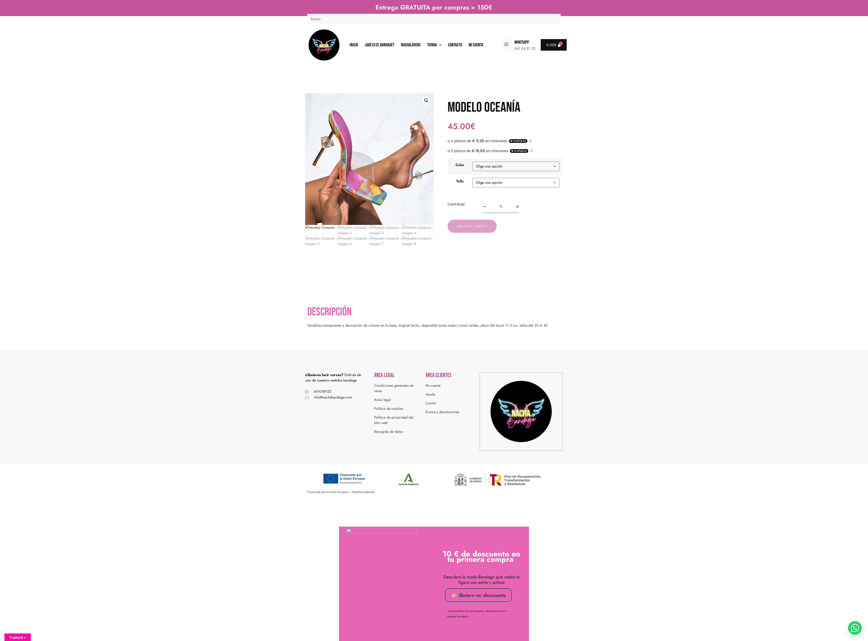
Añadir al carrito (472, 226)
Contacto (455, 45)
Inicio (354, 45)
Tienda (432, 45)
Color (460, 164)
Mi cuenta (476, 45)
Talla (460, 181)
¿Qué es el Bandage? (379, 45)
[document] (434, 582)
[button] (434, 45)
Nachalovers (410, 45)
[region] (434, 627)
